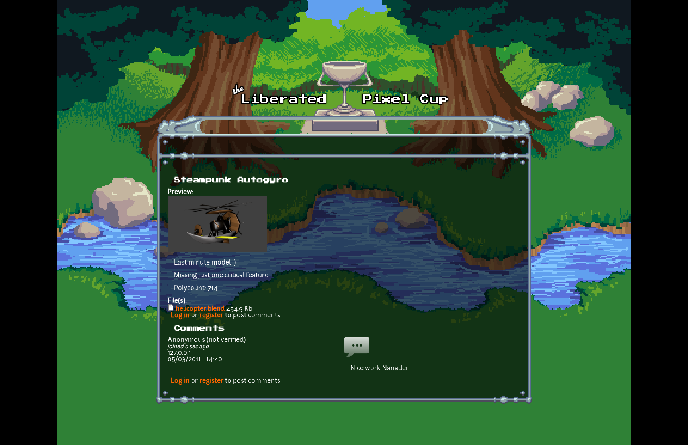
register (211, 315)
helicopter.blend (200, 309)
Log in (180, 315)
